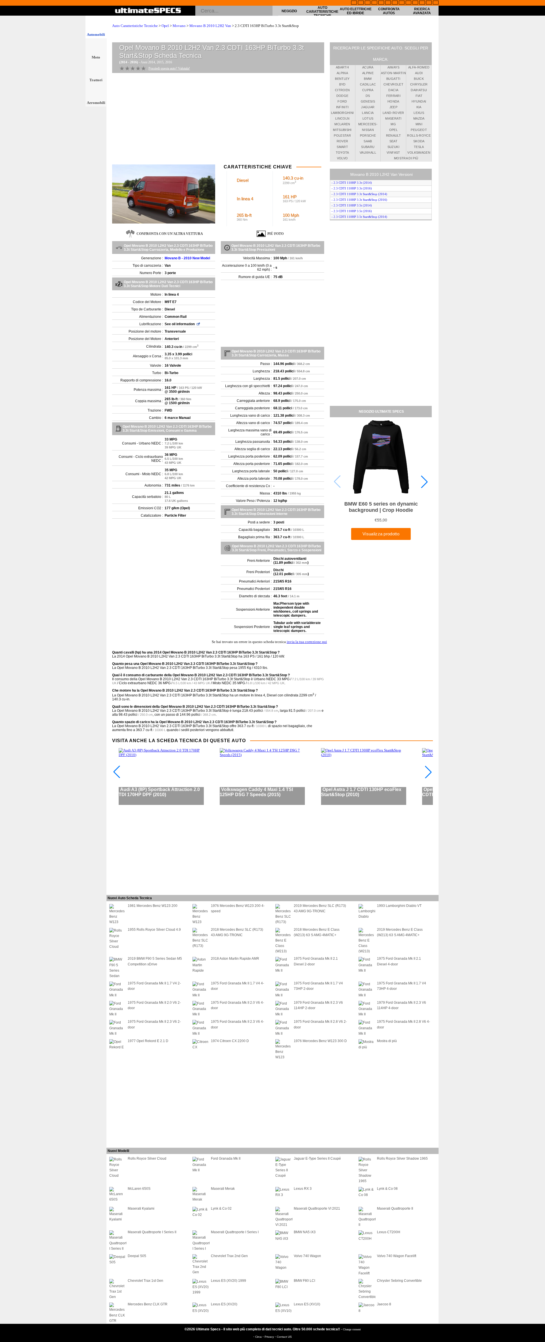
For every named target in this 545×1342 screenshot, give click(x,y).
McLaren (342, 124)
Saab (368, 141)
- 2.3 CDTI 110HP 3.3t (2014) (352, 182)
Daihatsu (419, 90)
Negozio (289, 11)
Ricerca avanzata (422, 11)
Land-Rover (393, 112)
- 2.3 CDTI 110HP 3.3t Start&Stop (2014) (359, 194)
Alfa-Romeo (419, 67)
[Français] (361, 3)
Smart (342, 147)
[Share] (539, 343)
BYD (342, 84)
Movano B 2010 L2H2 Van (210, 26)
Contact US (284, 1336)
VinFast (393, 152)
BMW (368, 78)
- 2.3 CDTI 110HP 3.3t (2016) (352, 188)
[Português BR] (429, 3)
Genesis (368, 101)
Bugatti (393, 78)
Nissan (368, 130)
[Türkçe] (436, 3)
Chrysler (419, 84)
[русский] (395, 3)
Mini (419, 124)
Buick (419, 78)
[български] (408, 3)
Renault (393, 135)
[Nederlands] (415, 3)
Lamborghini (342, 112)
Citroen (342, 90)
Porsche (368, 135)
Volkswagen (418, 152)
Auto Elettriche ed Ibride (356, 11)
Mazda (419, 118)
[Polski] (422, 3)
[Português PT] (381, 3)
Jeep (393, 107)
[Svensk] (374, 3)
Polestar (342, 135)
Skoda (419, 141)
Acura (368, 67)
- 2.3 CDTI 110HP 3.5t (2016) (352, 211)
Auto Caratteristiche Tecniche (322, 12)
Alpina (342, 73)
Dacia (393, 90)
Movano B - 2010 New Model (187, 258)
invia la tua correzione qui (307, 642)
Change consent (352, 1329)
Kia (419, 107)
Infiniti (342, 107)
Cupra (368, 90)
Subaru (367, 147)
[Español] (388, 3)
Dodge (342, 95)
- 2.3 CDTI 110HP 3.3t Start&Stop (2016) (359, 199)
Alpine (368, 73)
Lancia (368, 112)
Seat (393, 141)
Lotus (368, 118)
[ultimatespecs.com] (148, 11)
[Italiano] (401, 3)
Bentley (342, 78)
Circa (259, 1336)
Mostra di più (406, 158)
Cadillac (368, 84)
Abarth (342, 67)
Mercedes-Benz (368, 125)
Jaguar (367, 107)
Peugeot (419, 130)
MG (393, 124)
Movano (179, 26)
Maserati (393, 118)
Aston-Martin (393, 73)
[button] (424, 481)
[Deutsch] (367, 3)
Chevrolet (393, 84)
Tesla (419, 147)
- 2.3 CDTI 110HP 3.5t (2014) (352, 205)
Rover (342, 141)
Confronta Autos (389, 11)
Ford (342, 101)
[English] (354, 3)
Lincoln (342, 118)
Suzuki (393, 147)
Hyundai (419, 101)
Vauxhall (368, 152)
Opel (165, 26)
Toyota (342, 152)
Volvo (342, 158)
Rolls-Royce (419, 135)
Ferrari (393, 95)
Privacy (270, 1336)
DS (368, 95)
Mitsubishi (342, 130)
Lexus (419, 112)
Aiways (393, 67)
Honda (393, 101)
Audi (419, 73)
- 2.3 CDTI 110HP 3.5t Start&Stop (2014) (359, 216)
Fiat (419, 95)
